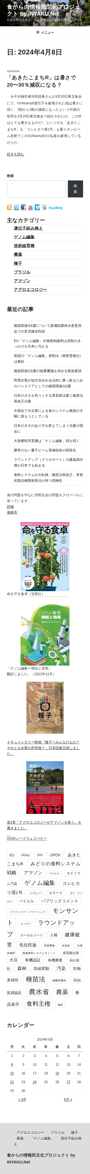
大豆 (13, 960)
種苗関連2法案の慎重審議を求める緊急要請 (47, 371)
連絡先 (12, 512)
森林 (22, 968)
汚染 (61, 968)
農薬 (18, 254)
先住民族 (28, 945)
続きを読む (15, 154)
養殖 (60, 1004)
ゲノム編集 (24, 237)
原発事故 (49, 945)
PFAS (25, 855)
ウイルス (54, 873)
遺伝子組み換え (28, 228)
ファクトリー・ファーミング (27, 912)
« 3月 (22, 1099)
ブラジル (22, 272)
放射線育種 (24, 245)
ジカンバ (36, 893)
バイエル (26, 901)
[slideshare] (45, 209)
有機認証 (33, 960)
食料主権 (39, 1003)
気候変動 (41, 968)
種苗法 (35, 979)
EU (11, 855)
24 (34, 1082)
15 (12, 1073)
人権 (53, 935)
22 (12, 1082)
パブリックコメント (59, 901)
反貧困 (66, 945)
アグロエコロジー (30, 289)
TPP (40, 855)
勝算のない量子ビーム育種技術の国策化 (45, 450)
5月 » (68, 1099)
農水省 (39, 991)
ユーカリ (26, 923)
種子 (18, 263)
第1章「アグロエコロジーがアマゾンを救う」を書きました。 (44, 825)
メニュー (47, 32)
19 (57, 1073)
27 (68, 1082)
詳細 (10, 506)
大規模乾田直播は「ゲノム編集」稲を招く (47, 441)
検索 (10, 176)
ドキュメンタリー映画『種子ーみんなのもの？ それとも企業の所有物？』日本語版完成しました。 (43, 747)
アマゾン (22, 281)
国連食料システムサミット (39, 953)
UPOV (55, 855)
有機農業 (55, 960)
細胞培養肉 (59, 980)
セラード (56, 893)
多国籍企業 (71, 953)
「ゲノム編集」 (42, 1138)
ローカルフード (31, 935)
